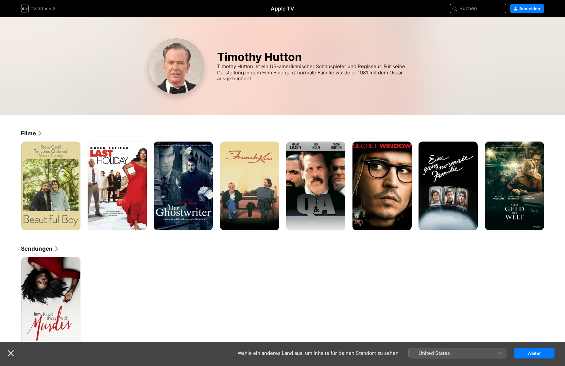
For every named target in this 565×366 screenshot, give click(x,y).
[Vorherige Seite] (14, 185)
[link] (32, 133)
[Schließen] (11, 353)
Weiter (534, 353)
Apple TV (282, 8)
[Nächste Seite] (550, 185)
